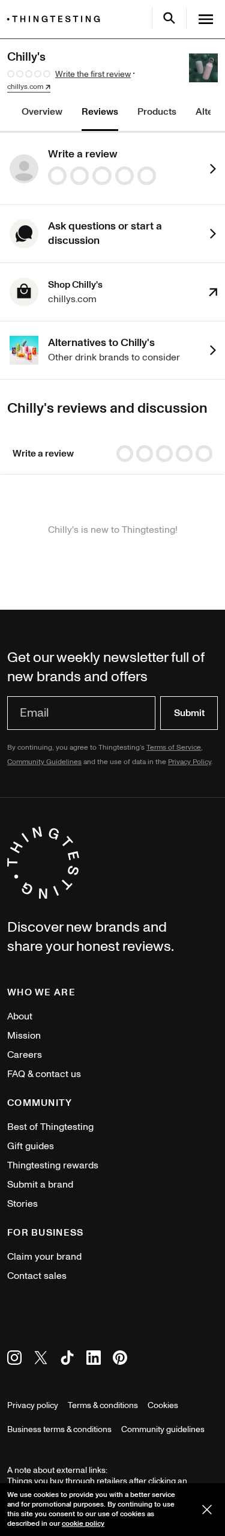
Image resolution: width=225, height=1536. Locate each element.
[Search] (169, 18)
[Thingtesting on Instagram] (14, 1359)
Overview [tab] (42, 111)
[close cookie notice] (207, 1509)
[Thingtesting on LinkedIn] (93, 1359)
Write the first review (93, 74)
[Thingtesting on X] (41, 1359)
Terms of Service (173, 747)
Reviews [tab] (100, 111)
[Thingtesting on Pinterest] (120, 1359)
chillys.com (25, 87)
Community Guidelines (44, 762)
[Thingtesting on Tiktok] (67, 1359)
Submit (189, 713)
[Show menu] (206, 19)
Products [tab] (156, 111)
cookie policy (83, 1524)
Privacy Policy (189, 762)
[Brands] (56, 19)
